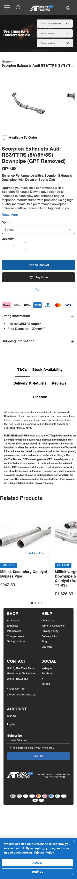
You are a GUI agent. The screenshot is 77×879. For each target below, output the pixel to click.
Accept (37, 862)
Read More (10, 215)
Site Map (46, 646)
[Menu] (7, 7)
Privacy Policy (50, 630)
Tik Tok (45, 683)
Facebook (47, 673)
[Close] (71, 843)
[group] (38, 553)
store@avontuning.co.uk (21, 694)
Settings (37, 871)
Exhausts (12, 625)
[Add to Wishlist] (39, 289)
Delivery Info (48, 636)
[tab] (22, 370)
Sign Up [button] (11, 715)
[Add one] (22, 246)
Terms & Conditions (53, 625)
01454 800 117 (15, 689)
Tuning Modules (16, 641)
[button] (68, 8)
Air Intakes (13, 620)
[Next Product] (71, 534)
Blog (44, 641)
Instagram (47, 668)
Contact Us (48, 620)
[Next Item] (70, 102)
